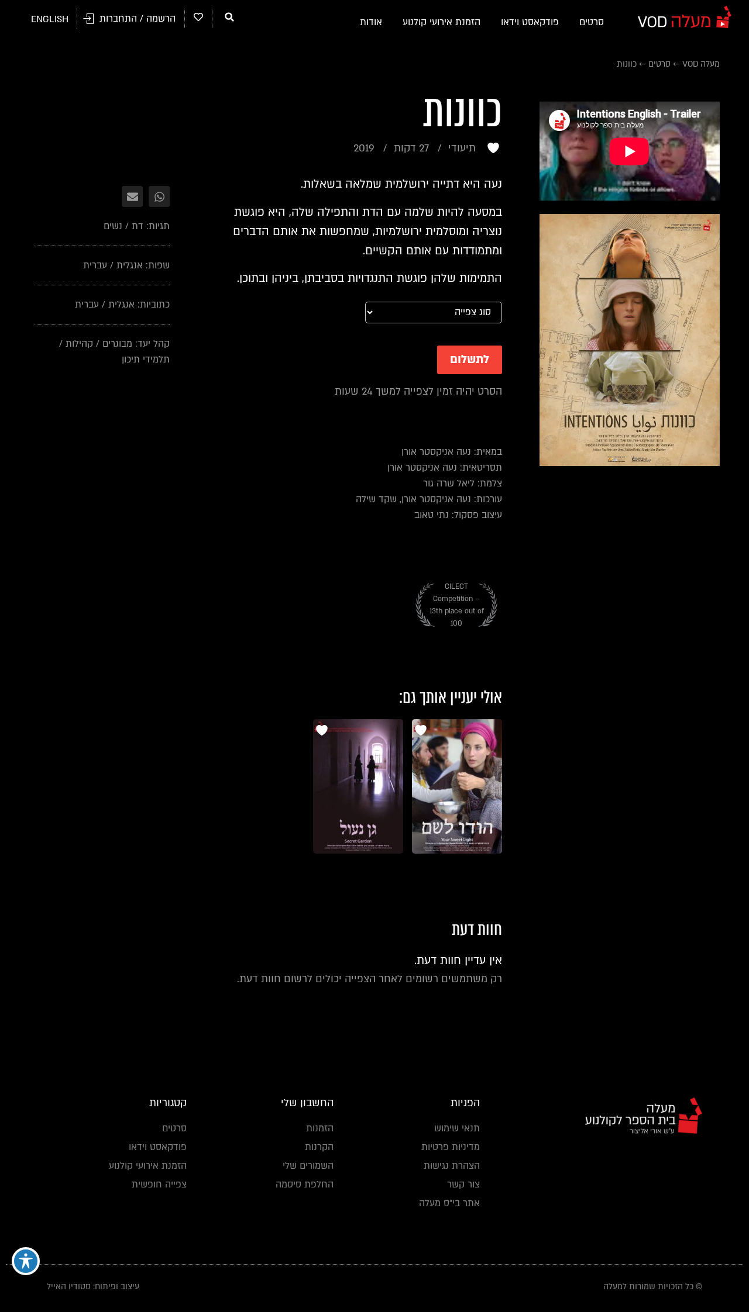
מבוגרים (117, 343)
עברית (95, 265)
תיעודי (462, 148)
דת (137, 226)
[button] (229, 17)
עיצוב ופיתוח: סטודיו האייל (93, 1286)
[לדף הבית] (684, 17)
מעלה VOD (701, 64)
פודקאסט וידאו (530, 22)
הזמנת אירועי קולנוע (441, 22)
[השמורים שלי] (198, 17)
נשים (113, 226)
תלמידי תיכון (146, 359)
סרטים (591, 22)
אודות (371, 22)
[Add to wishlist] (494, 148)
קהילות (79, 343)
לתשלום (469, 359)
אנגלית (129, 265)
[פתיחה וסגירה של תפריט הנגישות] (26, 1261)
